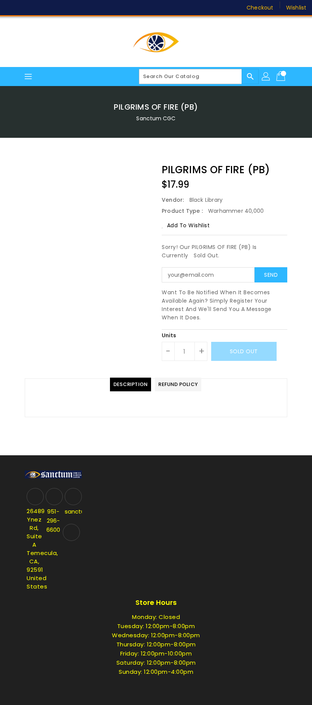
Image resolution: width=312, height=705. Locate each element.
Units (169, 335)
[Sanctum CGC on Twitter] (26, 7)
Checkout (260, 7)
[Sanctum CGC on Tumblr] (70, 7)
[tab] (130, 384)
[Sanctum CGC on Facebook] (12, 7)
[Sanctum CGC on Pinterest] (41, 7)
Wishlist (296, 7)
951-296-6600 (53, 520)
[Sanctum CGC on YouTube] (85, 7)
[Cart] (281, 76)
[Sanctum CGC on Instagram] (55, 7)
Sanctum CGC (155, 118)
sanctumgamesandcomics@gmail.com (72, 511)
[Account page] (266, 76)
